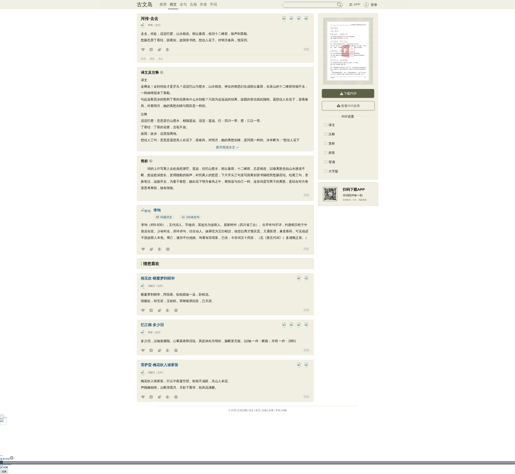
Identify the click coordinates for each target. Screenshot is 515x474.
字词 (213, 4)
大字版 (333, 171)
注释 (332, 134)
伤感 (143, 58)
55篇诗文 (166, 217)
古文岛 (144, 4)
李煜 (150, 332)
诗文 (173, 4)
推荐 (163, 4)
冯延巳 (151, 286)
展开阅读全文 (225, 147)
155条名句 (192, 217)
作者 (203, 4)
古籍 (193, 4)
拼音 (332, 152)
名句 (183, 4)
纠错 (284, 410)
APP (357, 4)
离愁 (152, 58)
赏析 (332, 143)
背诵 (332, 162)
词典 (4, 471)
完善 (306, 49)
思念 (161, 58)
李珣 (150, 25)
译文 (332, 125)
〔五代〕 (157, 25)
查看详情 (5, 459)
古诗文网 (242, 410)
